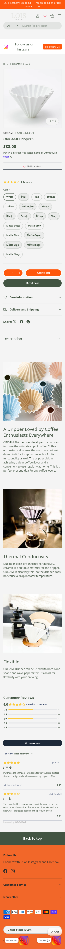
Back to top (32, 838)
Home (6, 64)
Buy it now (32, 283)
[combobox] (32, 25)
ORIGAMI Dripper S (21, 64)
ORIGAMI (8, 132)
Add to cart (43, 272)
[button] (52, 16)
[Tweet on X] (15, 321)
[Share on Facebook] (21, 321)
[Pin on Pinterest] (28, 321)
